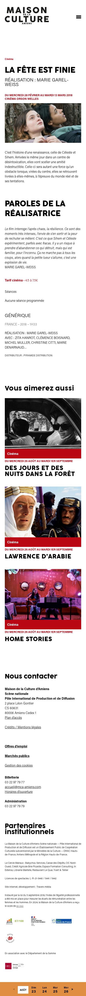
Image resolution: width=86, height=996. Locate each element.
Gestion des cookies (19, 765)
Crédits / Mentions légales (23, 727)
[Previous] (13, 989)
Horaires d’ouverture (19, 791)
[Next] (72, 989)
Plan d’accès (13, 717)
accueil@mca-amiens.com (23, 787)
